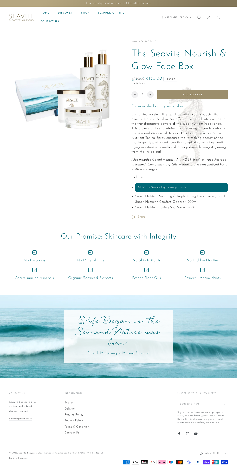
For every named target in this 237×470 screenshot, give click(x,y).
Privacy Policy (73, 420)
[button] (199, 17)
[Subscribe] (225, 404)
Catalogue (147, 41)
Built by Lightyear (18, 458)
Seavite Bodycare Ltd (30, 453)
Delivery (70, 408)
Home (134, 41)
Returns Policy (73, 414)
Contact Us (71, 432)
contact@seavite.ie (20, 418)
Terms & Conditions (77, 426)
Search (69, 402)
